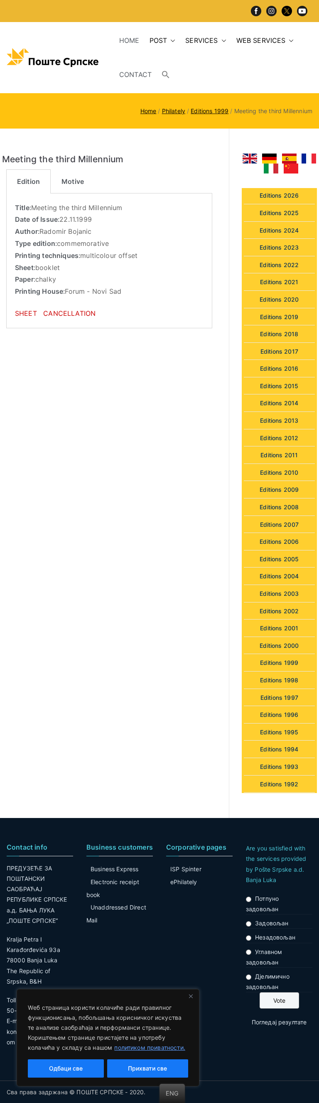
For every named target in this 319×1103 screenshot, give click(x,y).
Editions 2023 (279, 247)
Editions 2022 (279, 264)
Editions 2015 (279, 385)
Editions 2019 (279, 316)
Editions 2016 (279, 368)
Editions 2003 (279, 593)
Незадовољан (275, 937)
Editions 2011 (279, 455)
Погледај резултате (279, 1022)
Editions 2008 (279, 507)
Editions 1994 (279, 749)
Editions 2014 (279, 402)
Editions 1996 (279, 714)
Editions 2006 (279, 541)
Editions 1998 (279, 680)
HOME (129, 40)
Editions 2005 (279, 559)
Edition (28, 181)
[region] (108, 1037)
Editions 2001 (279, 628)
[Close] (191, 996)
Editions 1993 (279, 766)
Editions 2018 (279, 333)
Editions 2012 (279, 437)
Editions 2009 (279, 489)
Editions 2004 (279, 576)
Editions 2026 (279, 195)
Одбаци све (66, 1068)
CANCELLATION (69, 313)
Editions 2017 (279, 351)
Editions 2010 (279, 472)
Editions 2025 (279, 212)
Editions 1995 (279, 732)
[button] (171, 41)
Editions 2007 (279, 524)
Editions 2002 (279, 611)
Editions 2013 (279, 420)
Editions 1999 (279, 662)
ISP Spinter (185, 868)
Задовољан (271, 923)
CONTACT (135, 74)
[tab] (28, 181)
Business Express (115, 868)
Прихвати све (147, 1068)
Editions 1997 (279, 697)
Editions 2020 (279, 299)
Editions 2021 (279, 281)
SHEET (27, 313)
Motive (72, 181)
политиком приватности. (149, 1047)
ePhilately (183, 881)
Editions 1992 (279, 784)
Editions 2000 (279, 645)
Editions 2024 (279, 230)
